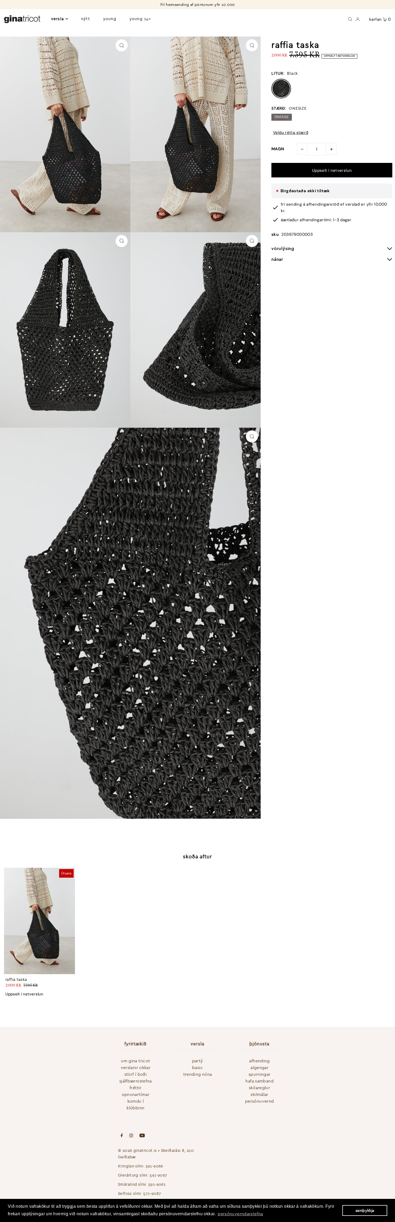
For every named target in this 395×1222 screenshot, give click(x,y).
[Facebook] (122, 1136)
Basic (197, 1067)
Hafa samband (259, 1081)
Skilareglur (259, 1087)
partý (197, 1060)
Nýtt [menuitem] (85, 18)
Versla (57, 18)
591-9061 (157, 1184)
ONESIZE (281, 117)
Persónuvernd (259, 1101)
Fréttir (136, 1087)
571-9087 (152, 1193)
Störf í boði (135, 1074)
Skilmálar (259, 1094)
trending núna (197, 1074)
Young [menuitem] (109, 18)
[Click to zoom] (122, 45)
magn (277, 149)
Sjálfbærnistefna (135, 1081)
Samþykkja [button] (365, 1210)
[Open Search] (350, 19)
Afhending (259, 1060)
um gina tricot (135, 1060)
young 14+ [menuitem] (140, 18)
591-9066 (154, 1166)
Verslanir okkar (136, 1067)
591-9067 (158, 1175)
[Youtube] (142, 1136)
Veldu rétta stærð (290, 132)
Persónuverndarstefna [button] (240, 1213)
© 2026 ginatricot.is (137, 1150)
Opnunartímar (136, 1094)
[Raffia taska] (39, 921)
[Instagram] (131, 1136)
